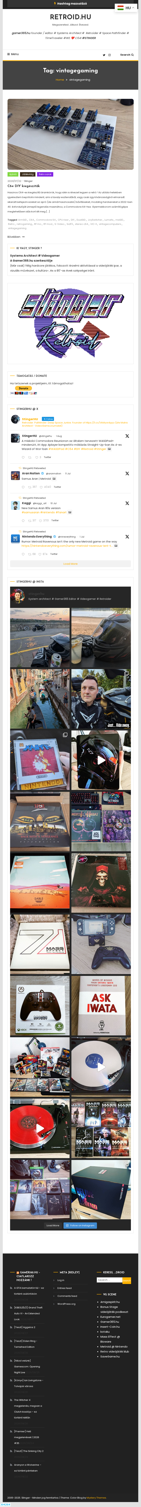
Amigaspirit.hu (110, 1302)
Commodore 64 (46, 220)
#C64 (69, 449)
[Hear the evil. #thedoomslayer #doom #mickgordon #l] (40, 1128)
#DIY (77, 449)
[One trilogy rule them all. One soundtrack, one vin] (40, 944)
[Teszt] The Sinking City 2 (29, 1451)
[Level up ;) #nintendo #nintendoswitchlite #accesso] (101, 944)
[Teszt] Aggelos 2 (24, 1327)
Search (125, 55)
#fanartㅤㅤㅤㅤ (61, 512)
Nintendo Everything (37, 536)
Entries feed (64, 1288)
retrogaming (24, 224)
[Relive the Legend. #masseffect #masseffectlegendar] (101, 1189)
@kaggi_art (39, 503)
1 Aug (59, 436)
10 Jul (53, 503)
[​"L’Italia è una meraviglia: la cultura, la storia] (40, 699)
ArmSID (22, 220)
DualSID (81, 220)
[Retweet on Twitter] (20, 468)
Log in (60, 1280)
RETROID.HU (70, 17)
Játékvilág (28, 174)
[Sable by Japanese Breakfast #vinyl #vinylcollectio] (40, 883)
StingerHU (29, 436)
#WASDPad (56, 449)
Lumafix (108, 220)
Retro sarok (45, 174)
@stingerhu (45, 436)
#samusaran (30, 512)
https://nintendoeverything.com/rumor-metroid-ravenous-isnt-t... (67, 546)
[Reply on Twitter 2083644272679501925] (24, 458)
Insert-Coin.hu (110, 1327)
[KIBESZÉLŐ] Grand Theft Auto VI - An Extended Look (28, 1313)
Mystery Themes (96, 1497)
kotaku (105, 1332)
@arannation (53, 473)
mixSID (119, 220)
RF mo (37, 224)
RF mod (48, 224)
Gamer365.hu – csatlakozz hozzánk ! (28, 1276)
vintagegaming (17, 228)
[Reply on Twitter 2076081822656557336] (24, 487)
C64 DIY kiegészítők (24, 186)
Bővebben (14, 237)
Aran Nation (31, 473)
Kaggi (26, 503)
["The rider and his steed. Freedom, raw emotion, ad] (40, 637)
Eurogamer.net (110, 1317)
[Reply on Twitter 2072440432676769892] (24, 555)
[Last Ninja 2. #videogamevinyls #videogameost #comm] (40, 821)
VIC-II (93, 224)
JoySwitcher (95, 220)
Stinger (28, 181)
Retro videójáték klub (114, 1351)
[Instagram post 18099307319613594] (101, 637)
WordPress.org (66, 1304)
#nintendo (47, 512)
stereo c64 (81, 224)
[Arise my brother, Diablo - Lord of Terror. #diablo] (101, 883)
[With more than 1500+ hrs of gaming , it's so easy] (40, 1189)
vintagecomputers (110, 224)
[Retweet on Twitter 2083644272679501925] (31, 458)
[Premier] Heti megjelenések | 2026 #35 (26, 1437)
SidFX (70, 224)
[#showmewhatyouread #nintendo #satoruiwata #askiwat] (101, 1005)
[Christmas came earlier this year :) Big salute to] (40, 1005)
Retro (11, 224)
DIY (72, 220)
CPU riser (63, 220)
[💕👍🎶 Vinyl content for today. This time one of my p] (101, 1067)
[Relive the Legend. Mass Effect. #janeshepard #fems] (101, 760)
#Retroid (87, 449)
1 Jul (82, 536)
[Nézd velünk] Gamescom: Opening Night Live (27, 1366)
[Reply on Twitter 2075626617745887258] (24, 521)
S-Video (59, 224)
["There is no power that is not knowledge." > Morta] (101, 821)
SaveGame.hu (110, 1356)
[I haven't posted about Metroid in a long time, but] (40, 760)
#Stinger (100, 449)
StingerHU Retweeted (34, 468)
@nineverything (67, 536)
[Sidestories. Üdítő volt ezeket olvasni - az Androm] (101, 1128)
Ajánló (13, 174)
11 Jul (67, 473)
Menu (15, 54)
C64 (31, 220)
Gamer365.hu (109, 1322)
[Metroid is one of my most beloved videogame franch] (40, 1067)
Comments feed (67, 1296)
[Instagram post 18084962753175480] (101, 699)
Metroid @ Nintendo (114, 1346)
